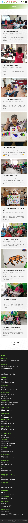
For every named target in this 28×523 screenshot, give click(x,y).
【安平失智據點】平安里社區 (11, 65)
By (18, 33)
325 (21, 342)
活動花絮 (12, 33)
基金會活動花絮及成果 (7, 33)
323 (14, 342)
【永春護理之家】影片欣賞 (11, 239)
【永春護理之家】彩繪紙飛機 (11, 327)
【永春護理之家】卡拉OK (10, 176)
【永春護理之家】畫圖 (9, 299)
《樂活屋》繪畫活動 (9, 148)
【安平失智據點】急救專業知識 (12, 99)
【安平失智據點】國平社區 (11, 31)
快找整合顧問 (23, 520)
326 (24, 342)
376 (14, 344)
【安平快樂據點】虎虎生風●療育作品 (14, 270)
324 (18, 342)
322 (11, 342)
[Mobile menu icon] (26, 2)
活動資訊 (4, 178)
